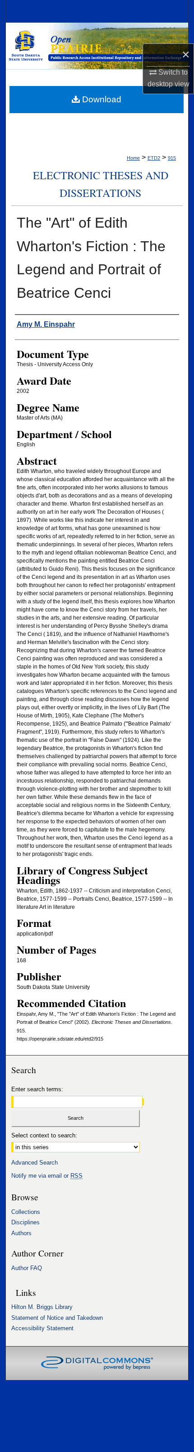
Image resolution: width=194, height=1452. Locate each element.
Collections (25, 1211)
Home (133, 158)
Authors (21, 1233)
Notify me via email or (47, 1175)
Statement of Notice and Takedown (57, 1317)
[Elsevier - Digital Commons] (97, 1363)
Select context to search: (44, 1135)
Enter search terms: (37, 1089)
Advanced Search (34, 1162)
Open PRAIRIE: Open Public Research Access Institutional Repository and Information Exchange (97, 48)
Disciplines (25, 1222)
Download (100, 99)
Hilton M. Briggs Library (42, 1307)
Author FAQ (26, 1268)
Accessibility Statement (42, 1328)
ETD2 (154, 158)
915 (172, 158)
